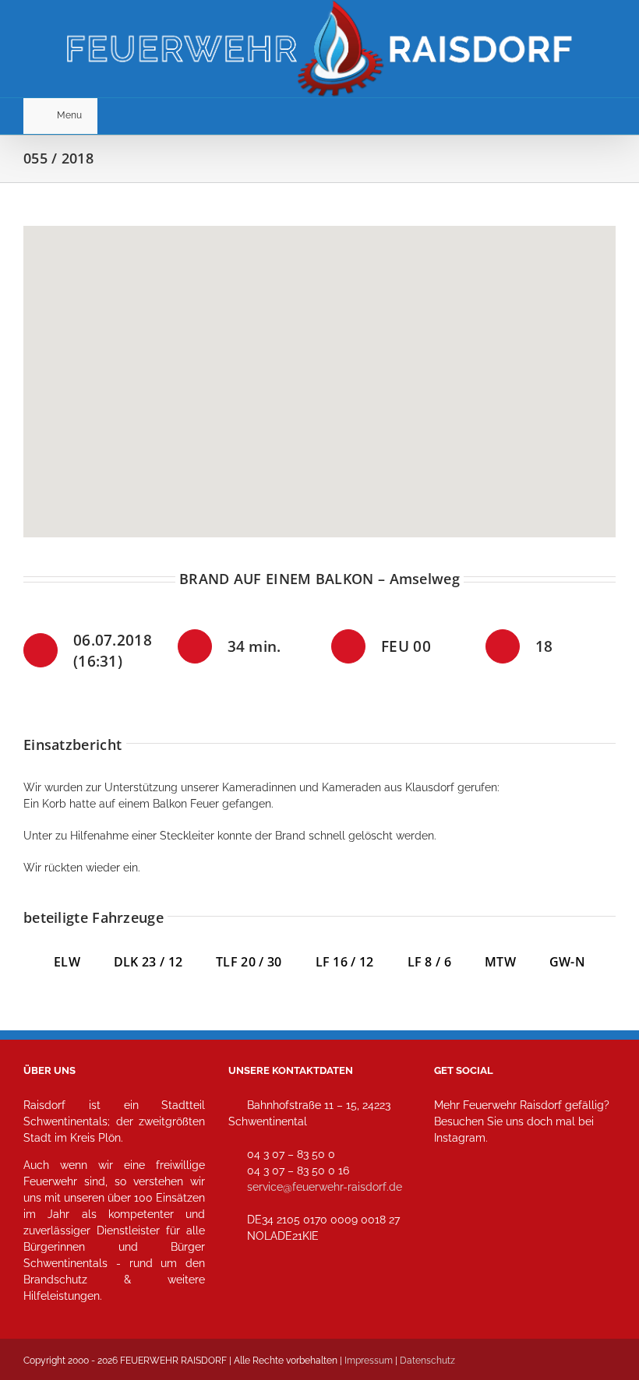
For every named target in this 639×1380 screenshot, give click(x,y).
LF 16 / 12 (345, 961)
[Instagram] (451, 1206)
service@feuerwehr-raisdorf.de (324, 1187)
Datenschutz (427, 1360)
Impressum (368, 1360)
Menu (69, 115)
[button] (319, 372)
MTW (500, 961)
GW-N (567, 961)
